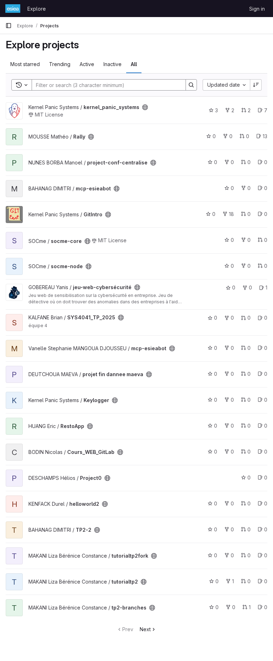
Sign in (257, 9)
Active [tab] (87, 64)
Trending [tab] (59, 64)
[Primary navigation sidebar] (8, 25)
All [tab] (134, 64)
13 (265, 136)
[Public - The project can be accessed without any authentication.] (145, 107)
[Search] (191, 85)
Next (145, 629)
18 (231, 214)
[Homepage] (13, 8)
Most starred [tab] (25, 64)
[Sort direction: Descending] (256, 85)
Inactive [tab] (112, 64)
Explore (36, 9)
